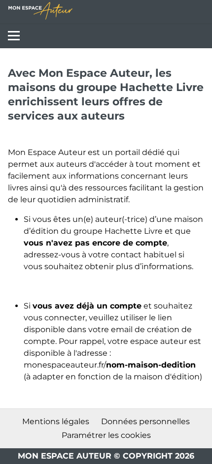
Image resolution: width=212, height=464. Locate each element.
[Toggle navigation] (12, 36)
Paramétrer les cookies (106, 435)
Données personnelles (145, 421)
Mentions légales (55, 421)
